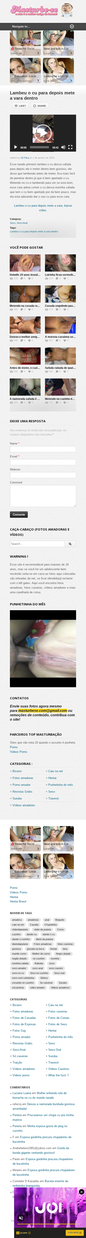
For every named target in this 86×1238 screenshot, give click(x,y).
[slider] (39, 147)
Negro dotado (63, 953)
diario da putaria (44, 939)
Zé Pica (25, 157)
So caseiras (46, 982)
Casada (34, 924)
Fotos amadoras (23, 778)
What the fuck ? (58, 1075)
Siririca (44, 978)
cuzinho (16, 934)
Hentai (52, 778)
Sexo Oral (54, 1049)
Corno (60, 929)
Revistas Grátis (22, 791)
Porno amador (21, 784)
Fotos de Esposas (24, 1024)
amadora (17, 919)
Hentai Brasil (18, 901)
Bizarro (17, 771)
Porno (13, 747)
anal (47, 919)
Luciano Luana (22, 1093)
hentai (53, 949)
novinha (55, 958)
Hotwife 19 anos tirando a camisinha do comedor (40, 274)
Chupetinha (51, 924)
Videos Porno (18, 751)
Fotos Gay (19, 1030)
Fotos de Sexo (57, 1024)
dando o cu (49, 934)
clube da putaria (42, 929)
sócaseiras (18, 987)
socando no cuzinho (23, 982)
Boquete (59, 919)
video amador (37, 987)
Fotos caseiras (57, 1011)
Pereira (17, 1115)
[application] (43, 133)
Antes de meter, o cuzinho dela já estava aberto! (40, 367)
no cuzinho (39, 958)
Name (13, 443)
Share (41, 106)
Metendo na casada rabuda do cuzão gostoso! (38, 305)
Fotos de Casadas (24, 1017)
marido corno (19, 953)
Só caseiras (20, 1056)
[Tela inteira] (70, 147)
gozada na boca (35, 949)
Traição (17, 1062)
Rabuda (39, 963)
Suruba (17, 798)
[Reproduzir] (15, 147)
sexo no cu (18, 973)
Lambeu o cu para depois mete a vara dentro (34, 231)
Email (13, 456)
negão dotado (19, 958)
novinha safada (20, 963)
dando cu (32, 934)
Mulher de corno (41, 953)
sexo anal (37, 968)
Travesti (53, 798)
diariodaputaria (20, 944)
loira (65, 949)
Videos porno (21, 1075)
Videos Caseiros (58, 1069)
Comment (16, 482)
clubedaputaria (20, 929)
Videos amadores (60, 987)
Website (15, 469)
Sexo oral (59, 973)
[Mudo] (63, 147)
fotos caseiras (65, 944)
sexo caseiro (56, 968)
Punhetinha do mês (60, 784)
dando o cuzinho (21, 939)
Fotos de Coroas (58, 1017)
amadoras (33, 919)
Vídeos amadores (24, 805)
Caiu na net (55, 771)
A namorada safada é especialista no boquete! (39, 398)
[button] (43, 133)
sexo (51, 963)
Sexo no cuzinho (39, 973)
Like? (22, 106)
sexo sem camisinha (23, 978)
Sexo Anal (22, 223)
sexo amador (19, 968)
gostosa (16, 949)
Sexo (12, 223)
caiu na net (18, 924)
